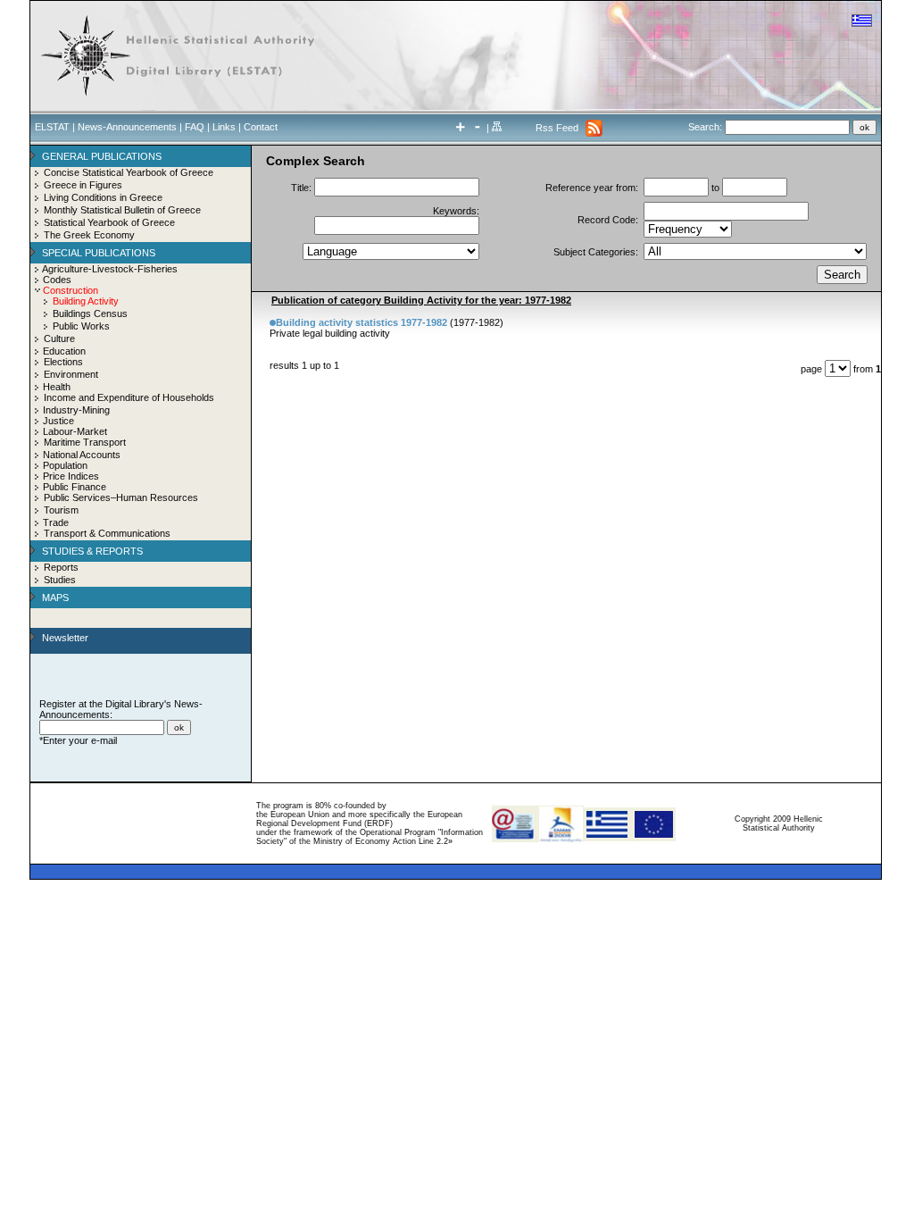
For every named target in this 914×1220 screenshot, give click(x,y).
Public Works (81, 326)
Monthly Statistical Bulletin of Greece (122, 210)
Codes (57, 279)
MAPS (55, 597)
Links (224, 126)
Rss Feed (557, 127)
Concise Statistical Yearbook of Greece (128, 172)
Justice (58, 420)
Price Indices (71, 476)
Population (65, 465)
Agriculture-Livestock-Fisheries (110, 268)
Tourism (61, 510)
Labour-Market (75, 431)
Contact (261, 126)
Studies (60, 579)
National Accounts (81, 454)
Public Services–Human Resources (121, 497)
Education (64, 351)
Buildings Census (90, 313)
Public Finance (74, 486)
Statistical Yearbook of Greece (109, 222)
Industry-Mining (76, 410)
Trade (56, 522)
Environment (71, 374)
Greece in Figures (83, 185)
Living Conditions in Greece (103, 197)
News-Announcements (127, 126)
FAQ (194, 126)
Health (57, 386)
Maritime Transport (85, 442)
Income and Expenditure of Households (129, 397)
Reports (61, 567)
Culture (59, 338)
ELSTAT (52, 126)
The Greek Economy (89, 235)
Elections (63, 361)
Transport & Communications (107, 533)
